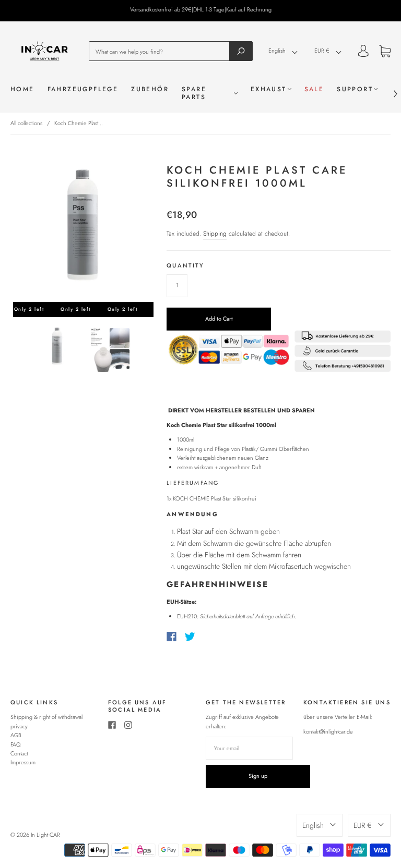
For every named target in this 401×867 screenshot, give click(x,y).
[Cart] (385, 52)
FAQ (15, 744)
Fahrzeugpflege (83, 89)
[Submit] (241, 50)
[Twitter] (190, 636)
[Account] (363, 52)
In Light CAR (45, 835)
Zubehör (150, 89)
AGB (15, 735)
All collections (26, 123)
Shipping (215, 233)
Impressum (23, 762)
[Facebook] (171, 636)
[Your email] (249, 748)
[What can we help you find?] (162, 50)
